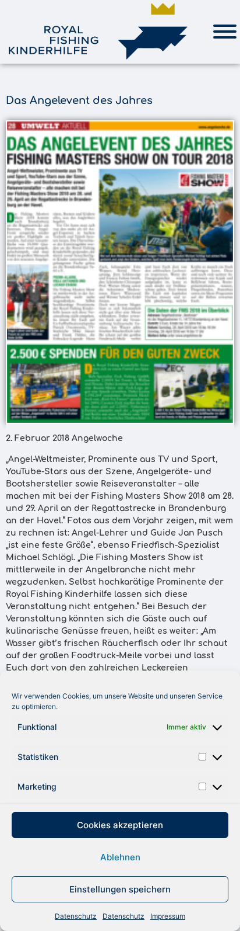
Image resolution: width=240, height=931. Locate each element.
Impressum (167, 916)
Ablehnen (120, 857)
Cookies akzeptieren (120, 825)
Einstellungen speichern (120, 889)
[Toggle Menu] (225, 32)
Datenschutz (76, 916)
